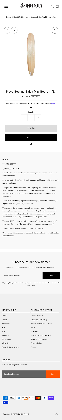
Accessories (6, 339)
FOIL (4, 332)
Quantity (31, 112)
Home (8, 17)
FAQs (33, 328)
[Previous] (7, 30)
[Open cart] (57, 6)
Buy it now (31, 138)
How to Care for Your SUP (41, 335)
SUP (3, 328)
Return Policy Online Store (41, 324)
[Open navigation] (9, 6)
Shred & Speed (23, 414)
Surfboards (6, 324)
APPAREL (6, 335)
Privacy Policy (36, 343)
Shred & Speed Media (10, 347)
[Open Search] (52, 6)
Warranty (34, 332)
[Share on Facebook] (31, 146)
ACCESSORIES (18, 17)
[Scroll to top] (56, 414)
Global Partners (37, 316)
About (4, 320)
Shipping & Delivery (39, 320)
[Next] (14, 30)
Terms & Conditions (39, 339)
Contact (34, 347)
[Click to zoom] (55, 30)
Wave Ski (5, 343)
